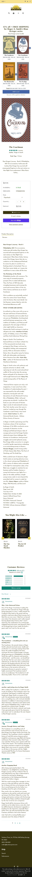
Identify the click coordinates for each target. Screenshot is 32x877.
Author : (11, 152)
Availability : (6, 187)
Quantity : (6, 201)
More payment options (16, 224)
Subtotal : (6, 206)
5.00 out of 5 (20, 570)
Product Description (8, 234)
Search (4, 853)
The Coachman (23, 55)
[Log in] (18, 13)
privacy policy (12, 875)
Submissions (5, 856)
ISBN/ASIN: (6, 191)
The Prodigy (23, 81)
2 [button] (15, 823)
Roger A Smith (9, 487)
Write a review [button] (16, 588)
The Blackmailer (9, 81)
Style (4, 195)
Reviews (4, 237)
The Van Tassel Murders (7, 546)
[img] (6, 599)
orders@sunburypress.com (9, 844)
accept (21, 875)
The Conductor (9, 55)
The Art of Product (22, 545)
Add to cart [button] (16, 91)
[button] (13, 150)
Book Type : (13, 156)
